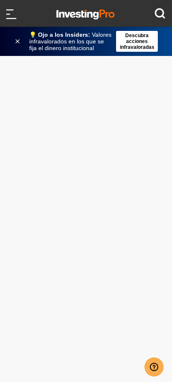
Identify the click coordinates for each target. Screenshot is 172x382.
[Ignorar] (18, 41)
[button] (90, 41)
